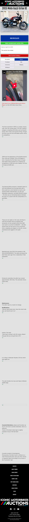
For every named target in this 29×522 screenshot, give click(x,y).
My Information (17, 519)
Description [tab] (7, 59)
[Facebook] (10, 509)
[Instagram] (14, 509)
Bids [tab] (21, 62)
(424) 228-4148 (14, 513)
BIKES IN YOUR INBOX (14, 475)
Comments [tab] (7, 64)
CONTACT (14, 494)
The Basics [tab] (7, 62)
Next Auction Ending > (14, 55)
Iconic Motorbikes (13, 518)
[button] (27, 3)
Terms (11, 519)
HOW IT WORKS (14, 469)
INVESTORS (14, 485)
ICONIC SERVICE (14, 472)
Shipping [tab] (21, 64)
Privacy (13, 519)
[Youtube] (18, 509)
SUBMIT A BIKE (14, 478)
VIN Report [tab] (7, 67)
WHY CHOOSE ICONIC (14, 482)
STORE (14, 491)
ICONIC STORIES (15, 488)
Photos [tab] (21, 59)
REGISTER (14, 466)
